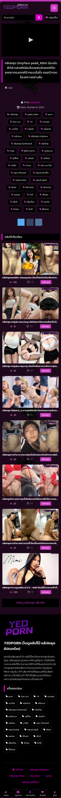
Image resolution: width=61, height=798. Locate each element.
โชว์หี (30, 209)
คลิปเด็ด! (53, 17)
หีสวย (13, 187)
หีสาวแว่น (47, 187)
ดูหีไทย (15, 158)
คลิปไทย (44, 143)
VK (31, 121)
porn (50, 114)
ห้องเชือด (35, 776)
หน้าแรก (19, 769)
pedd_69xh (33, 114)
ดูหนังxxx (48, 151)
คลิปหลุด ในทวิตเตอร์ (23, 143)
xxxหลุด (46, 121)
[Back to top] (51, 789)
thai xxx (16, 121)
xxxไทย (15, 129)
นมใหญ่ (46, 158)
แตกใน (47, 202)
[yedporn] (15, 7)
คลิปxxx (18, 136)
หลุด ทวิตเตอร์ (20, 172)
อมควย (17, 194)
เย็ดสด (45, 194)
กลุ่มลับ (30, 129)
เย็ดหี (15, 202)
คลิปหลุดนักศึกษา (30, 782)
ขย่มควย (47, 129)
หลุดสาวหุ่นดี (41, 180)
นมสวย (31, 158)
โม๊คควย (45, 209)
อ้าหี (31, 194)
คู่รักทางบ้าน (29, 151)
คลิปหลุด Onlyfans (39, 136)
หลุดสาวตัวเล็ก (42, 172)
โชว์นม (16, 209)
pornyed (35, 102)
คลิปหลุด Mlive (17, 776)
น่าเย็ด (13, 165)
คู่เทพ (49, 776)
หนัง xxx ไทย (46, 165)
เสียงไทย (30, 202)
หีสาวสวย (29, 187)
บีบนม (28, 165)
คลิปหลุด (14, 114)
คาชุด (12, 151)
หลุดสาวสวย (20, 180)
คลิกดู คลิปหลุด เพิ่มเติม (30, 602)
